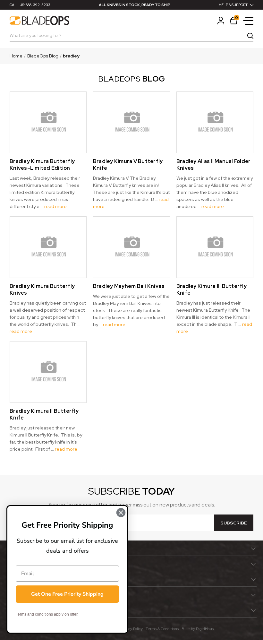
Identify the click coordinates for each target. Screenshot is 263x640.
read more (55, 206)
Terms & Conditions (162, 628)
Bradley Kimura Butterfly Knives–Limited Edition (42, 164)
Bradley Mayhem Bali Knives (129, 286)
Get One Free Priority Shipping (67, 594)
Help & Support (233, 5)
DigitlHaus (205, 628)
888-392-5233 (38, 5)
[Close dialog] (121, 512)
